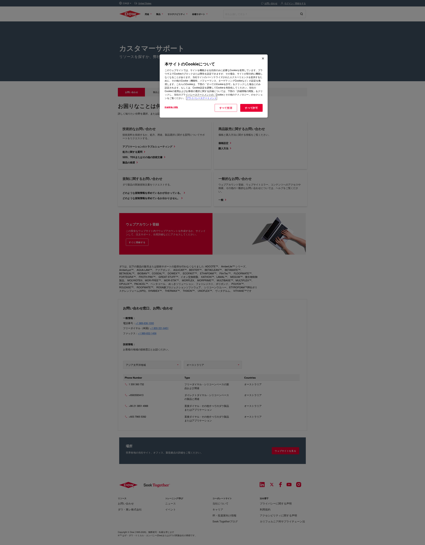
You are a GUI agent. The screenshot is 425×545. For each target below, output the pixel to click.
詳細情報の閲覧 (171, 107)
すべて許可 (251, 108)
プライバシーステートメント (201, 98)
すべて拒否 (225, 108)
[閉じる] (263, 58)
